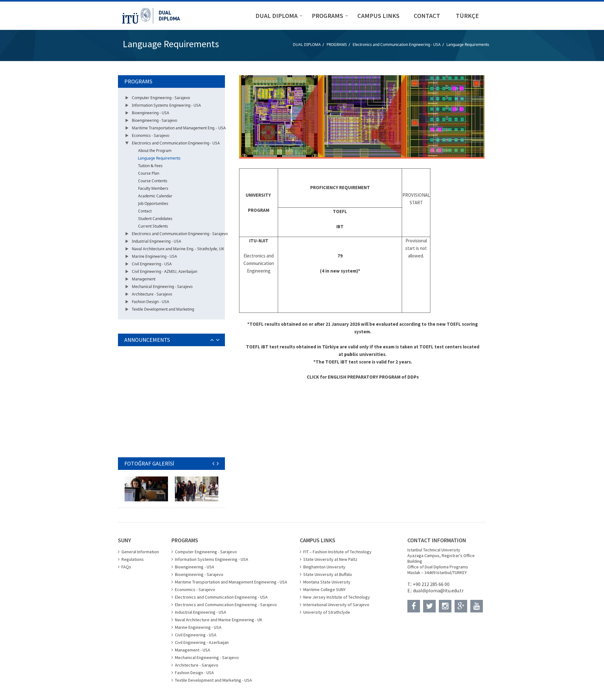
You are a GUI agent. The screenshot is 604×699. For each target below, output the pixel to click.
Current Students (153, 226)
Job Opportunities (153, 203)
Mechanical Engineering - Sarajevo (162, 286)
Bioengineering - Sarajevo (154, 120)
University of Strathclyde (326, 612)
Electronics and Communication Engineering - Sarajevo (180, 233)
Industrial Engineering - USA (156, 241)
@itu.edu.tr (452, 590)
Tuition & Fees (150, 165)
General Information (140, 552)
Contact (145, 211)
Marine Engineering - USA (154, 256)
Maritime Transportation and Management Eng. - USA (179, 128)
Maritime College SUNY (324, 589)
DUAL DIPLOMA (307, 44)
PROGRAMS (337, 44)
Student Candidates (155, 218)
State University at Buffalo (327, 574)
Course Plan (148, 173)
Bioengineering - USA (150, 113)
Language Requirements (467, 44)
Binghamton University (324, 567)
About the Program (154, 150)
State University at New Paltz (330, 559)
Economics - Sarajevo (150, 135)
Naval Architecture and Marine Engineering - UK (218, 620)
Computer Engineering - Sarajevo (161, 97)
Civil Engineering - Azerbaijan (202, 642)
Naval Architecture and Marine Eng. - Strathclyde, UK (178, 248)
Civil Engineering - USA (152, 264)
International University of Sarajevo (336, 604)
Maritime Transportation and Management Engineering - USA (231, 582)
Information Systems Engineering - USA (166, 105)
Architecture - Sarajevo (152, 294)
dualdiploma (426, 590)
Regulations (132, 559)
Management (143, 279)
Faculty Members (153, 188)
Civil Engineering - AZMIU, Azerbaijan (164, 271)
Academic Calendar (155, 196)
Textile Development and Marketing (163, 309)
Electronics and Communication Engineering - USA (397, 44)
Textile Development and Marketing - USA (213, 680)
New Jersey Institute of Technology (336, 597)
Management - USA (192, 650)
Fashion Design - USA (150, 301)
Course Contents (152, 180)
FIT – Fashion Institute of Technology (337, 552)
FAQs (126, 567)
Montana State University (326, 582)
